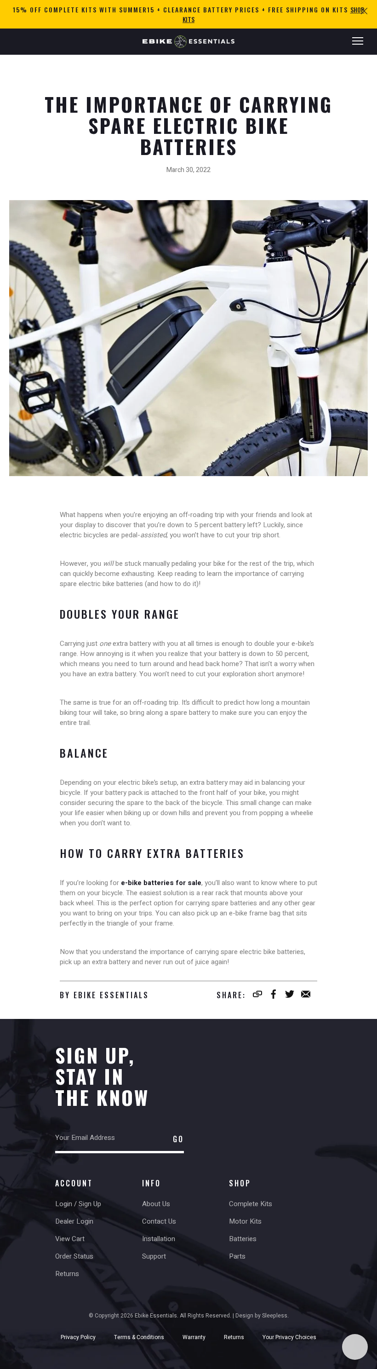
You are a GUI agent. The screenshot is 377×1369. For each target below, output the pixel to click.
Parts (237, 1256)
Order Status (74, 1256)
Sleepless (274, 1315)
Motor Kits (245, 1221)
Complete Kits (250, 1204)
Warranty (194, 1337)
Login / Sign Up (78, 1204)
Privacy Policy (78, 1337)
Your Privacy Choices (289, 1337)
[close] (364, 10)
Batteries (243, 1239)
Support (154, 1256)
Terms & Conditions (139, 1337)
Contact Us (159, 1221)
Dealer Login (74, 1221)
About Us (156, 1204)
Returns (67, 1274)
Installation (158, 1239)
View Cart (70, 1239)
